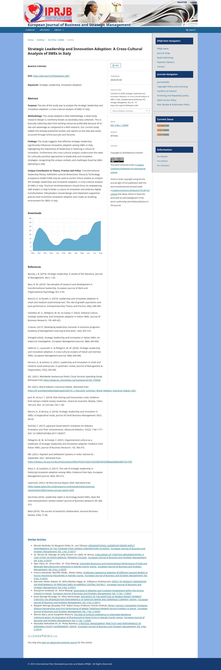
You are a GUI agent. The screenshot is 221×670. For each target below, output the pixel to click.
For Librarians (163, 165)
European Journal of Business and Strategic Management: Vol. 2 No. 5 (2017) (91, 601)
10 (48, 635)
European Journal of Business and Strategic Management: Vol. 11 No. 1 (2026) (92, 593)
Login (193, 2)
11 (51, 635)
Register (182, 2)
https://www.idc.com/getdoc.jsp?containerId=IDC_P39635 (72, 380)
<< (29, 635)
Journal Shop (163, 53)
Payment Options (165, 62)
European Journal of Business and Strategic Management (79, 24)
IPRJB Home (163, 48)
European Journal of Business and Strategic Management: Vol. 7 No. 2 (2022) (90, 610)
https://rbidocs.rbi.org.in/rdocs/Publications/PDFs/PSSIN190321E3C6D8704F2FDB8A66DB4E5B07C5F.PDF (80, 461)
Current (30, 29)
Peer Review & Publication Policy (173, 104)
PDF (117, 65)
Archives (45, 29)
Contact (161, 66)
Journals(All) (163, 82)
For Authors (162, 161)
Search (192, 29)
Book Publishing (165, 57)
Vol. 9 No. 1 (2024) (56, 40)
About (58, 29)
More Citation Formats (123, 111)
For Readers (162, 156)
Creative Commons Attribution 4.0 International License (127, 168)
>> (56, 635)
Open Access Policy (166, 100)
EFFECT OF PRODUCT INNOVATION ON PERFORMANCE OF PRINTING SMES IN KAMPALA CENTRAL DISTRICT (90, 583)
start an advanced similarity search (59, 642)
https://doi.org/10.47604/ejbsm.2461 (51, 75)
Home (30, 40)
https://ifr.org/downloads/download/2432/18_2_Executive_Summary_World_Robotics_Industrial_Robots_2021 (82, 390)
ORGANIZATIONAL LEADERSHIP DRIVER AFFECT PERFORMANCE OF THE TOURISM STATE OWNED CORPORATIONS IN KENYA (84, 547)
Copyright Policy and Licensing (172, 86)
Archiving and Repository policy (173, 95)
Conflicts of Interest (167, 91)
